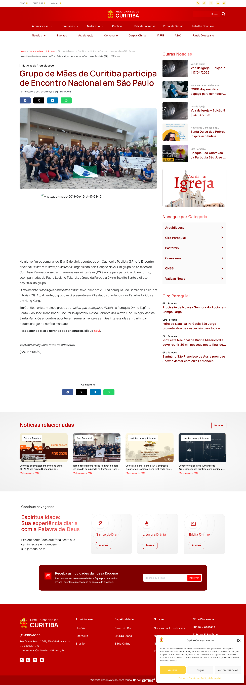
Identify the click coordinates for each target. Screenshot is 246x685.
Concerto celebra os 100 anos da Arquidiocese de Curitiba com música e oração (201, 469)
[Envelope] (224, 3)
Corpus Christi (137, 35)
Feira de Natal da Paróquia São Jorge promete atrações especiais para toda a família (191, 328)
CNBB (22, 3)
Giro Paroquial (175, 238)
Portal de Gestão (173, 26)
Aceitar (172, 670)
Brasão (80, 643)
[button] (239, 640)
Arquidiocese (40, 26)
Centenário (111, 35)
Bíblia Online (122, 643)
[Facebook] (198, 3)
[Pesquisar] (223, 14)
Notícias (37, 35)
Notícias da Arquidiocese (42, 51)
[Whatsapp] (211, 3)
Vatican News (175, 278)
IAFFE (160, 35)
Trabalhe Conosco (202, 26)
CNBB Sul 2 (38, 3)
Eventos (62, 35)
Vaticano (55, 3)
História (80, 628)
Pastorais (172, 248)
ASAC (178, 35)
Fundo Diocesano (203, 35)
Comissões (67, 26)
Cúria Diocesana (203, 619)
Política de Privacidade (189, 678)
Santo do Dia (123, 628)
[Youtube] (218, 3)
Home (23, 51)
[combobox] (206, 14)
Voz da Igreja (85, 35)
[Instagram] (204, 3)
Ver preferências (228, 670)
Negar (200, 670)
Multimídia (93, 26)
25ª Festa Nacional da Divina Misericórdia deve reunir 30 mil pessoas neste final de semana (192, 344)
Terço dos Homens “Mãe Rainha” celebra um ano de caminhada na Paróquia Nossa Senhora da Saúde (96, 469)
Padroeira (82, 636)
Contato (117, 26)
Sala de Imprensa (144, 26)
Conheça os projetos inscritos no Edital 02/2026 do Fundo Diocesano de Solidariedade (41, 469)
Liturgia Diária (123, 636)
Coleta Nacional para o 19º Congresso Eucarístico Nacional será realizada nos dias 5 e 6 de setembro (148, 469)
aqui (97, 331)
